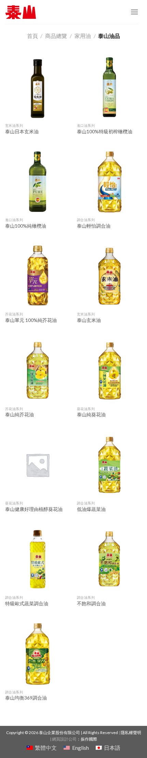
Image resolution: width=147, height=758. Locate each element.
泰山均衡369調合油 (26, 698)
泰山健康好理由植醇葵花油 (34, 509)
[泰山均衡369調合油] (37, 653)
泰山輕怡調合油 (93, 226)
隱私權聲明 (131, 732)
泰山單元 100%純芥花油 (31, 320)
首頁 (32, 35)
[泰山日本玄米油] (37, 87)
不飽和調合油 (91, 603)
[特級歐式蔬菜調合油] (37, 559)
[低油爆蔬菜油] (109, 464)
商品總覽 (56, 35)
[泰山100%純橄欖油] (37, 181)
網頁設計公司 (64, 739)
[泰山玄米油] (109, 276)
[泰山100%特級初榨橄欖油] (109, 87)
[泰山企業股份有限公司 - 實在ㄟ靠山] (20, 12)
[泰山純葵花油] (109, 370)
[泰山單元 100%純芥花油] (37, 276)
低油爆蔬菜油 (91, 509)
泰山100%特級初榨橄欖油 (104, 131)
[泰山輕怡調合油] (109, 181)
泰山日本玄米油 (22, 131)
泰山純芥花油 (19, 414)
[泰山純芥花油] (37, 370)
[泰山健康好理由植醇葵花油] (37, 464)
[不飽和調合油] (109, 559)
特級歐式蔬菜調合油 (26, 603)
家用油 (83, 35)
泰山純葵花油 (91, 414)
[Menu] (134, 11)
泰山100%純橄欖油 (25, 226)
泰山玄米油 (89, 320)
